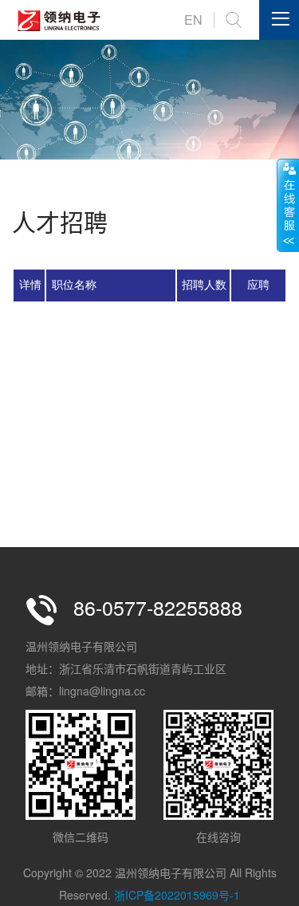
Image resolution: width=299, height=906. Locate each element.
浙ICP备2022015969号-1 (177, 895)
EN (193, 20)
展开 (288, 205)
